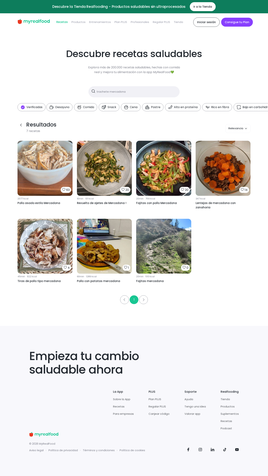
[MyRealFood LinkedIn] (212, 450)
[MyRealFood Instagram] (200, 450)
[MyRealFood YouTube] (237, 450)
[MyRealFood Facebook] (188, 450)
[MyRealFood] (34, 22)
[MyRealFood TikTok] (225, 450)
